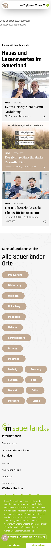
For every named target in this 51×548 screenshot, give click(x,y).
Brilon (35, 390)
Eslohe (36, 401)
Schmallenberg (16, 338)
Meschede (13, 359)
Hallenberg (14, 306)
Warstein (13, 390)
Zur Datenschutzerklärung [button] (22, 530)
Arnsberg (36, 369)
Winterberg (14, 285)
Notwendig (13, 536)
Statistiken (26, 536)
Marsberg (13, 401)
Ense (33, 380)
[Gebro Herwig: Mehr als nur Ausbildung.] (25, 96)
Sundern (13, 380)
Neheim (12, 327)
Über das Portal (9, 443)
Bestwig (12, 369)
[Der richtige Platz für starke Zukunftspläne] (25, 146)
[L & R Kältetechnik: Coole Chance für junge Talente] (25, 199)
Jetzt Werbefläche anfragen (16, 450)
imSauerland (15, 275)
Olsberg (12, 348)
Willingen (13, 296)
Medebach (14, 317)
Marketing (40, 536)
